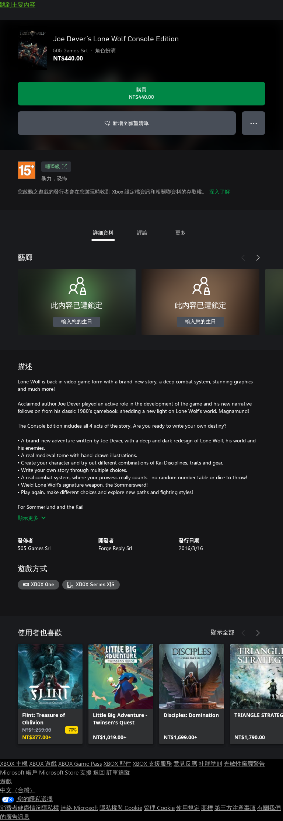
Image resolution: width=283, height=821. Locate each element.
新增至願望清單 (131, 122)
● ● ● (253, 123)
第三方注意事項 (235, 807)
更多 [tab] (180, 232)
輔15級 (52, 166)
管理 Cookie (159, 807)
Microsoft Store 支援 (65, 772)
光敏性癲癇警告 (244, 763)
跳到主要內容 (17, 4)
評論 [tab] (142, 232)
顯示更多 (28, 517)
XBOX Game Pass (80, 763)
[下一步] (258, 258)
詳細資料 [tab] (103, 232)
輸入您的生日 (76, 321)
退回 (99, 772)
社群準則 (210, 763)
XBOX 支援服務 (152, 763)
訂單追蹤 (118, 772)
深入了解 (219, 191)
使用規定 (188, 807)
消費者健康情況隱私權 (29, 807)
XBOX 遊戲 (43, 763)
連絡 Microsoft (79, 807)
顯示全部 (222, 632)
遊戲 (6, 781)
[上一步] (243, 258)
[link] (50, 694)
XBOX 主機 (14, 763)
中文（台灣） (17, 790)
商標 (207, 807)
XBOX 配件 (117, 763)
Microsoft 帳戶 (19, 772)
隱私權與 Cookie (120, 807)
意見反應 (185, 763)
